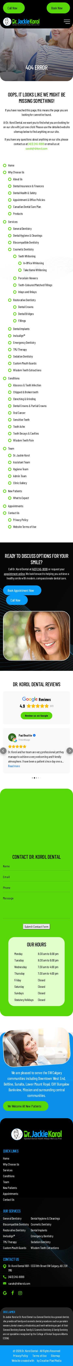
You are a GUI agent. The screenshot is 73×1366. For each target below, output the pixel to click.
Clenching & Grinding (24, 399)
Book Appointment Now (21, 590)
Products (18, 213)
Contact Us (13, 513)
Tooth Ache (19, 426)
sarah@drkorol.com (36, 148)
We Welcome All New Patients (24, 1106)
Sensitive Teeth (21, 419)
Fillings (22, 320)
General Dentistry (22, 228)
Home (11, 165)
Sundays (19, 993)
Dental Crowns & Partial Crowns (30, 406)
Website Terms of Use (24, 526)
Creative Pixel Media (50, 1360)
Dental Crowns (25, 307)
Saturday (19, 986)
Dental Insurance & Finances (28, 186)
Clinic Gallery (20, 483)
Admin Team (20, 476)
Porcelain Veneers (28, 278)
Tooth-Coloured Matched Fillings (35, 285)
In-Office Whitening (33, 263)
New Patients (15, 491)
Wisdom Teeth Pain (23, 440)
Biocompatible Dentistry (26, 242)
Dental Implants (21, 329)
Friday (17, 980)
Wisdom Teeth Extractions (27, 370)
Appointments (15, 506)
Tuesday (19, 960)
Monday (18, 954)
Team (11, 448)
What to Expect (21, 498)
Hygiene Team (20, 469)
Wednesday (20, 967)
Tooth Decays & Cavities (26, 433)
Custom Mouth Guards (24, 363)
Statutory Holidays (24, 1000)
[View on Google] (12, 737)
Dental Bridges (26, 314)
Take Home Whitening (34, 270)
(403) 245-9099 (36, 144)
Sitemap (55, 1355)
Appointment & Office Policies (29, 200)
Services (13, 221)
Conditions (14, 378)
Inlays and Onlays (27, 292)
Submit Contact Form (36, 926)
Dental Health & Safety (24, 193)
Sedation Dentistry (23, 356)
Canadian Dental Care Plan (27, 206)
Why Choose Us (16, 172)
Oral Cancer (19, 413)
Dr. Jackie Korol (21, 455)
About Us (18, 179)
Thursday (19, 973)
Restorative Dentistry (24, 300)
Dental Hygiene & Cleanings (27, 235)
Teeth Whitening (26, 256)
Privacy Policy (20, 520)
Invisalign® (19, 335)
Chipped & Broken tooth (25, 392)
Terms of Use (39, 1355)
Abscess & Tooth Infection (27, 385)
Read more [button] (14, 766)
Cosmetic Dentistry (23, 249)
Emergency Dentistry (24, 342)
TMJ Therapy (20, 349)
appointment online (14, 574)
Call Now (12, 8)
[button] (3, 750)
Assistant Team (21, 462)
